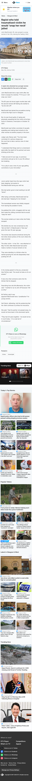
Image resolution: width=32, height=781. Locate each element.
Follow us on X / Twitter (11, 748)
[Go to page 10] (22, 381)
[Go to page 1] (10, 381)
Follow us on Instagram (10, 758)
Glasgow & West (12, 16)
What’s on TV (5, 744)
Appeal (18, 744)
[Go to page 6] (17, 381)
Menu (6, 2)
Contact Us (4, 765)
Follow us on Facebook (10, 751)
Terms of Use (12, 763)
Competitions (21, 741)
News (3, 16)
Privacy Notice (21, 763)
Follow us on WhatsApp (11, 754)
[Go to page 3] (13, 381)
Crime (4, 354)
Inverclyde (11, 354)
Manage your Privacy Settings (10, 770)
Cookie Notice (12, 765)
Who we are (4, 763)
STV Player (5, 741)
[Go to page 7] (18, 381)
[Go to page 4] (14, 381)
